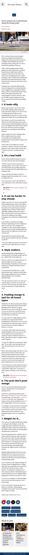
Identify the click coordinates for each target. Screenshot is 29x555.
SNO (21, 553)
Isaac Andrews (6, 26)
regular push (16, 508)
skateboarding (15, 511)
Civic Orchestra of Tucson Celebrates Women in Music (20, 537)
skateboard (5, 511)
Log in (24, 553)
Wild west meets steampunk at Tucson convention (15, 376)
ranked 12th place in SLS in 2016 (13, 395)
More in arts (7, 521)
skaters (4, 515)
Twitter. (18, 495)
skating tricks (21, 515)
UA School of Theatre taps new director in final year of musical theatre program (8, 538)
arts (14, 15)
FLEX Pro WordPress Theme (13, 553)
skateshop (12, 515)
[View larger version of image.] (14, 41)
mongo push (6, 508)
